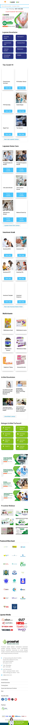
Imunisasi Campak (8, 295)
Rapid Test (6, 128)
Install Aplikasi (4, 679)
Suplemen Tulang (8, 367)
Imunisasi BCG (7, 249)
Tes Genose (19, 128)
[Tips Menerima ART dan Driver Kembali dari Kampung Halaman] (8, 384)
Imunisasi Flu (19, 272)
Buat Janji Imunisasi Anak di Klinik (13, 306)
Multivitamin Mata (21, 348)
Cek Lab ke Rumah (7, 187)
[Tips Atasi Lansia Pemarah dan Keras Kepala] (8, 401)
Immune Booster (21, 367)
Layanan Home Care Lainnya (11, 225)
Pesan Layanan (8, 169)
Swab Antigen (19, 104)
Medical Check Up (21, 212)
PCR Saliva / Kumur (21, 81)
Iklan (2, 691)
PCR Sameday (6, 104)
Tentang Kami (4, 685)
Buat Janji (8, 88)
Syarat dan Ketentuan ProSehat (9, 688)
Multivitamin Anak (8, 330)
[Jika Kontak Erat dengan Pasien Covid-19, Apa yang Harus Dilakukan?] (21, 401)
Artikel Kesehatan (5, 682)
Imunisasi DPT (7, 272)
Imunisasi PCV (20, 249)
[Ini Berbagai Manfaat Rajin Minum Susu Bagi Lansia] (21, 384)
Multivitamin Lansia (21, 330)
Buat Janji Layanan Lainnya (11, 139)
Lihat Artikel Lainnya (9, 416)
